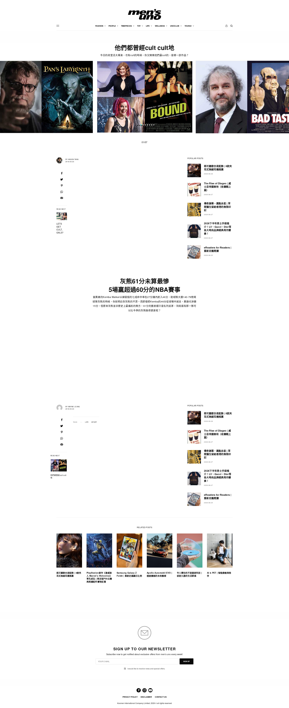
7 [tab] (154, 125)
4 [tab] (147, 125)
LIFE (87, 422)
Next (239, 97)
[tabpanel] (144, 97)
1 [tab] (141, 125)
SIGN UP (186, 661)
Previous (49, 97)
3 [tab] (145, 125)
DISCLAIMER (146, 697)
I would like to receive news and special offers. (146, 669)
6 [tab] (152, 125)
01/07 (144, 142)
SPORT (94, 422)
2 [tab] (143, 125)
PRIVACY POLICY (130, 697)
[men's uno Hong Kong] (144, 14)
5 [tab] (150, 125)
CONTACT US (161, 697)
